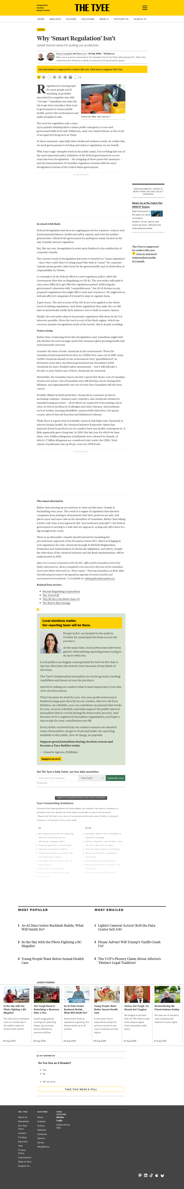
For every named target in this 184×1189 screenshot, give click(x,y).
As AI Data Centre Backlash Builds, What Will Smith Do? (53, 927)
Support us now (51, 758)
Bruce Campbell (64, 53)
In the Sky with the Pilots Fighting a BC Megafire (52, 944)
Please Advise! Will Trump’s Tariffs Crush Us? (129, 944)
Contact (22, 1133)
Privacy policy (42, 783)
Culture (71, 19)
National (41, 1129)
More (103, 19)
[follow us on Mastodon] (54, 77)
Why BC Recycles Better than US (61, 599)
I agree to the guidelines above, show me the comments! (81, 797)
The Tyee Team (22, 1127)
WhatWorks (43, 1146)
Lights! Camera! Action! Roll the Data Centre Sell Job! (126, 927)
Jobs (20, 1145)
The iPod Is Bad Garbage (56, 603)
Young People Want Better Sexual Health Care (53, 960)
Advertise (23, 1141)
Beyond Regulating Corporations (61, 591)
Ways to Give (24, 1161)
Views (41, 29)
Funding (22, 1137)
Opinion (41, 1138)
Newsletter (23, 1121)
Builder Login (60, 1119)
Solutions (88, 19)
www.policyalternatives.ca (100, 578)
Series (40, 1142)
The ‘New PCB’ (51, 595)
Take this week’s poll (81, 1089)
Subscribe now (115, 778)
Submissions (24, 1157)
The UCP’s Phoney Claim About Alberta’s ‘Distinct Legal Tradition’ (129, 960)
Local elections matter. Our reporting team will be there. (66, 623)
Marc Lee (81, 53)
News (41, 19)
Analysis (55, 19)
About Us (22, 1117)
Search (139, 19)
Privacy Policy (22, 1151)
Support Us (121, 19)
